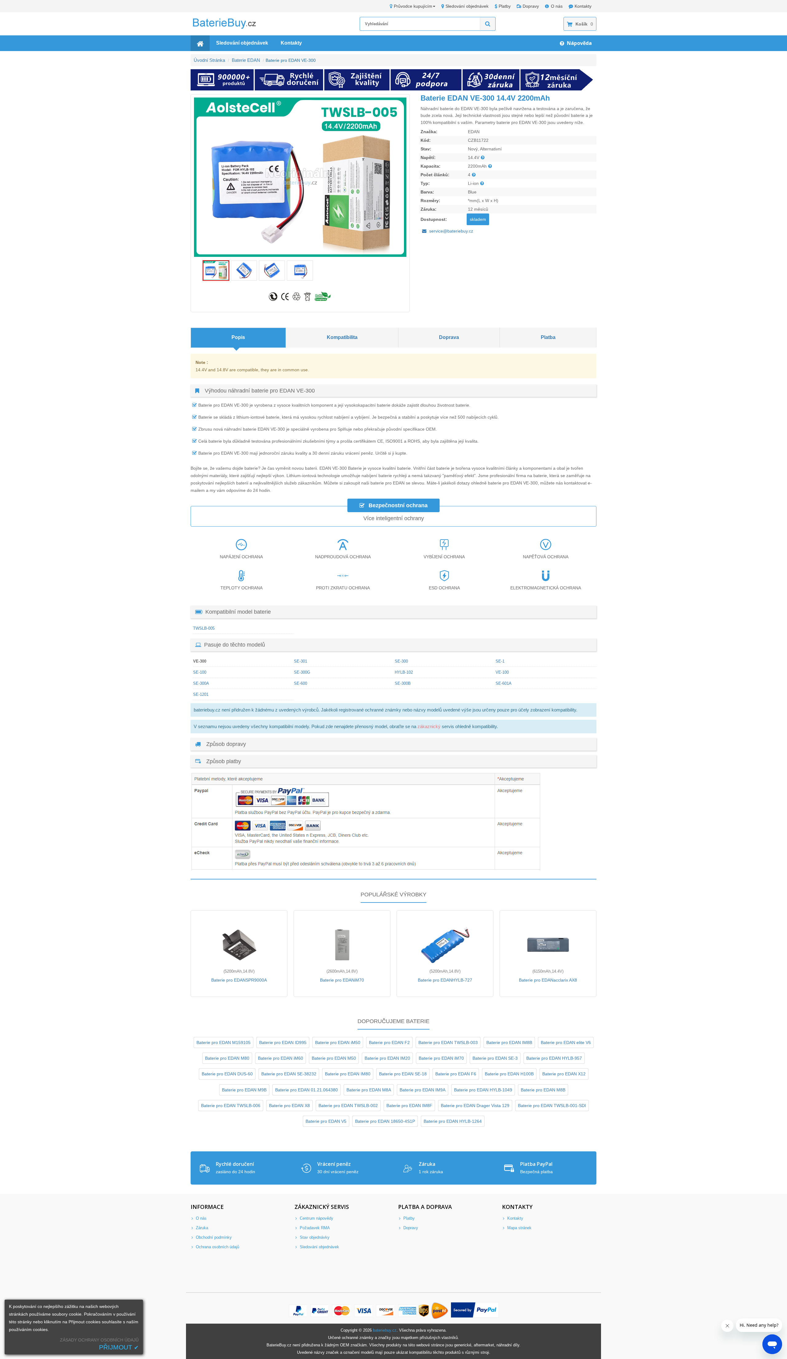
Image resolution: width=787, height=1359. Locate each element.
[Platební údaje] (366, 869)
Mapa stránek (519, 1227)
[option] (300, 177)
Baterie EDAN (246, 60)
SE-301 (300, 661)
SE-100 (199, 672)
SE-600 (300, 683)
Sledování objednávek (466, 6)
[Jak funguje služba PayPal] (475, 1310)
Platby (505, 6)
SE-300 (401, 661)
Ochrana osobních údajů (217, 1247)
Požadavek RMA (314, 1227)
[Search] (488, 24)
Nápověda (579, 43)
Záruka (201, 1227)
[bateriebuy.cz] (229, 27)
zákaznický (429, 726)
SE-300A (201, 683)
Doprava (449, 337)
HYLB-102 (404, 672)
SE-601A (504, 683)
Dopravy (531, 6)
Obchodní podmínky (213, 1237)
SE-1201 (200, 694)
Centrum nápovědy (316, 1218)
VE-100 (502, 672)
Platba (548, 337)
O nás (557, 6)
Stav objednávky (314, 1237)
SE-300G (302, 672)
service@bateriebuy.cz (451, 231)
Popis (238, 337)
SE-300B (403, 683)
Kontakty (583, 6)
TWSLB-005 (204, 628)
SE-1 (500, 661)
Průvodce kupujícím (413, 6)
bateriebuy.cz (385, 1330)
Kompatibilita (342, 337)
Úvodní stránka (209, 60)
